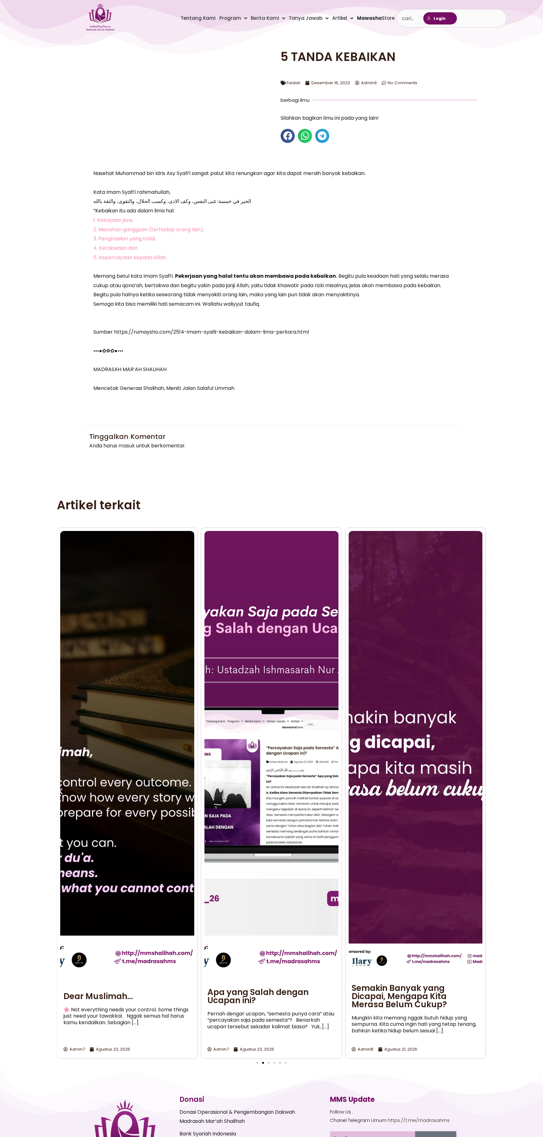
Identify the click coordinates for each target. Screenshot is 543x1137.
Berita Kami (265, 18)
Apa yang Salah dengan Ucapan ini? (258, 996)
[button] (288, 136)
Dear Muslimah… (98, 996)
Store (376, 18)
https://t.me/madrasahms (419, 1120)
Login (440, 18)
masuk (126, 445)
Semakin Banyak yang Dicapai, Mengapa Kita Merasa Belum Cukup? (399, 996)
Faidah (293, 83)
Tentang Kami (198, 18)
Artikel (339, 18)
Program (230, 18)
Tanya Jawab (305, 18)
